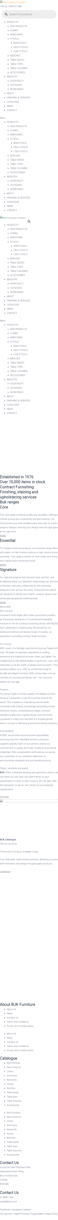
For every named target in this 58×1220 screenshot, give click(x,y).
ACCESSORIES (17, 72)
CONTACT (12, 110)
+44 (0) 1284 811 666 (10, 6)
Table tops (12, 1096)
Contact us (12, 1017)
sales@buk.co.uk (8, 1201)
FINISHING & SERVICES (18, 97)
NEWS (10, 106)
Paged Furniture (21, 1213)
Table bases (13, 1092)
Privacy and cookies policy (20, 1026)
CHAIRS (14, 30)
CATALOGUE (13, 101)
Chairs (10, 1071)
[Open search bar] (29, 221)
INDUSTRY (12, 76)
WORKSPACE (17, 89)
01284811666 (7, 1197)
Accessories (13, 1105)
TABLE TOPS (16, 64)
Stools (10, 1084)
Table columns (14, 1101)
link (17, 681)
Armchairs (12, 1075)
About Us (11, 1009)
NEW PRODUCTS (18, 26)
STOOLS (14, 38)
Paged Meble (37, 1213)
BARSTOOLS (20, 43)
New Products (14, 1067)
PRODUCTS (12, 22)
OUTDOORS (16, 85)
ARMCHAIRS (16, 34)
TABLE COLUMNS (19, 68)
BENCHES (15, 55)
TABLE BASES (17, 59)
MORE (3, 535)
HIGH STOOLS (21, 47)
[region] (29, 446)
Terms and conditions (18, 1021)
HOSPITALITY (17, 80)
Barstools (12, 1079)
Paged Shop (51, 1213)
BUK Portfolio (13, 1063)
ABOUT (10, 93)
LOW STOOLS (21, 51)
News (9, 1013)
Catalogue (5, 871)
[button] (29, 118)
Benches (11, 1088)
